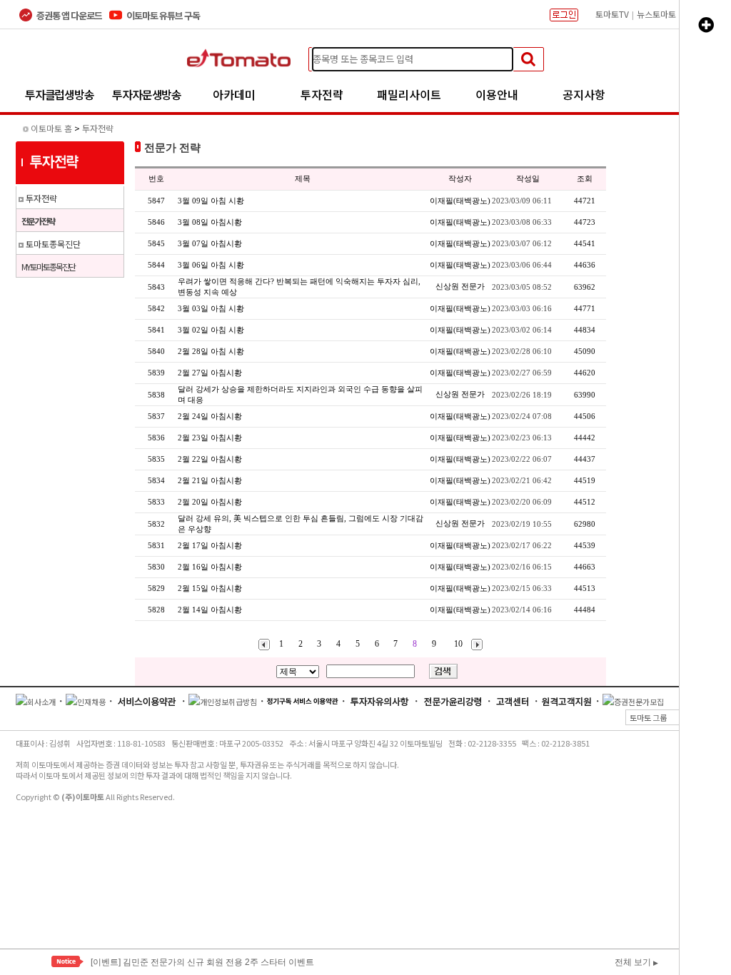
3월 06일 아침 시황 (211, 265)
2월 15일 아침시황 (210, 588)
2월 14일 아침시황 (210, 609)
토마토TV (612, 14)
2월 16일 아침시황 (210, 566)
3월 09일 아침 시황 (211, 200)
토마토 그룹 (671, 717)
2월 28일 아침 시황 (211, 351)
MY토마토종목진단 (48, 267)
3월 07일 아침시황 (210, 243)
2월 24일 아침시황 (210, 416)
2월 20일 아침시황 (210, 501)
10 (458, 644)
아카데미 (234, 94)
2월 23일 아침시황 (210, 437)
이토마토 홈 (51, 128)
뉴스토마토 (656, 14)
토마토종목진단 (53, 244)
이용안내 (496, 94)
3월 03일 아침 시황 (211, 308)
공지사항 (584, 94)
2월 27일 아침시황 (210, 372)
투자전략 (322, 94)
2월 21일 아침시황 (210, 480)
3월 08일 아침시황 (210, 222)
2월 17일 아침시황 (210, 545)
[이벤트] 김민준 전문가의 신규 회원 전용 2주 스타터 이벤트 (202, 961)
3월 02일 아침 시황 (211, 329)
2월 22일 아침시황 (210, 459)
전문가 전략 (37, 221)
